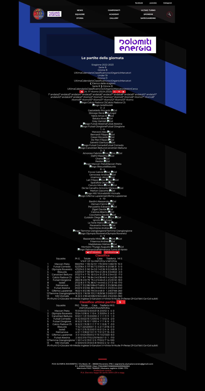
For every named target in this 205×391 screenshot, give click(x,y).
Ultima (78, 72)
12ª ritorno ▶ (111, 252)
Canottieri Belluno (116, 148)
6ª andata (105, 94)
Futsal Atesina (114, 123)
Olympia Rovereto (116, 233)
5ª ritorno (127, 97)
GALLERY (114, 18)
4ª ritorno (116, 97)
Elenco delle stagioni (103, 83)
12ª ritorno (116, 99)
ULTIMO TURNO (148, 10)
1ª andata (53, 94)
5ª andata (95, 94)
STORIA (79, 18)
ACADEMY (114, 14)
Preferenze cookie (102, 370)
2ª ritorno (96, 97)
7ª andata (116, 94)
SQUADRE (80, 14)
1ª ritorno (86, 97)
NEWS (80, 10)
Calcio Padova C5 (115, 102)
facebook (139, 3)
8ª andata (126, 94)
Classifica (99, 72)
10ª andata (148, 94)
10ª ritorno (95, 99)
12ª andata (64, 97)
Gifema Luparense (116, 196)
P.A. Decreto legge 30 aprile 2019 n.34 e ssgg (102, 372)
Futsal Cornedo (115, 145)
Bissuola (111, 166)
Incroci (107, 72)
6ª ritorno (137, 97)
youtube (153, 3)
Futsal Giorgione (115, 126)
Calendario (88, 72)
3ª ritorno (106, 97)
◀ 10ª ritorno (93, 252)
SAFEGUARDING (148, 18)
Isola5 (109, 105)
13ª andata (75, 97)
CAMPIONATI (114, 10)
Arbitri (127, 89)
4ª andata (84, 94)
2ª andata (63, 94)
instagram (167, 3)
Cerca (134, 89)
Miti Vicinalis (113, 193)
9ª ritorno (84, 99)
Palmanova (104, 249)
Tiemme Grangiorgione (119, 230)
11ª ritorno (106, 99)
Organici (116, 72)
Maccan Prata (113, 164)
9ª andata (137, 94)
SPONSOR (148, 14)
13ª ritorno (127, 99)
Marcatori (126, 72)
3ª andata (74, 94)
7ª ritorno (147, 97)
